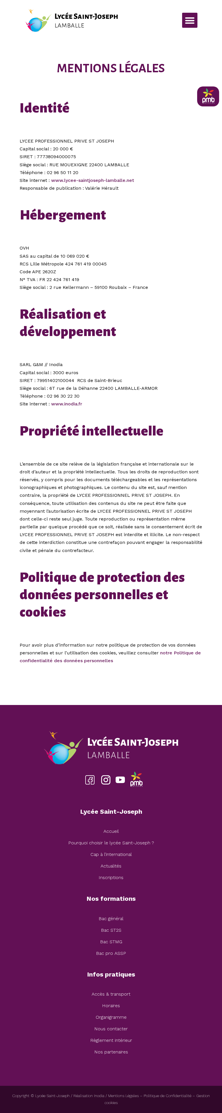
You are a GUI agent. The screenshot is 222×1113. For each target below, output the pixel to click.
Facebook (89, 779)
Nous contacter (111, 1028)
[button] (189, 20)
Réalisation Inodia (88, 1095)
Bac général (111, 918)
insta (105, 779)
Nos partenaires (111, 1052)
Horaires (111, 1005)
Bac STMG (111, 941)
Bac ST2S (111, 930)
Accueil (111, 831)
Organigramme (111, 1017)
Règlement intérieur (111, 1040)
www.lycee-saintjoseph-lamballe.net (92, 180)
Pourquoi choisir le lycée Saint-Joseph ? (111, 843)
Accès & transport (111, 994)
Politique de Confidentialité (167, 1095)
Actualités (111, 866)
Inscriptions (111, 877)
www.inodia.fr (66, 404)
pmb (136, 779)
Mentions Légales (123, 1095)
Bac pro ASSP (111, 953)
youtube (120, 779)
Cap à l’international (111, 854)
